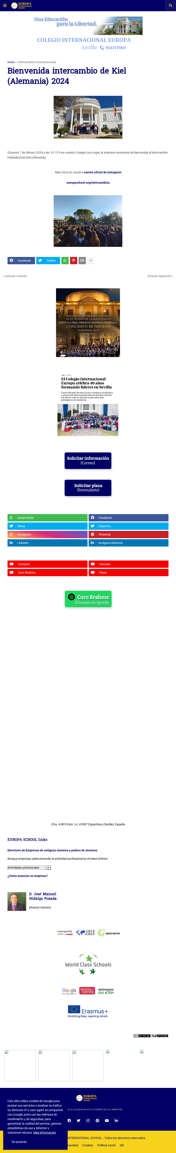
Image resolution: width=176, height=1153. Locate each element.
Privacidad (71, 1145)
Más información (44, 1132)
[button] (5, 5)
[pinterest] (97, 1120)
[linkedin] (116, 1120)
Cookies (87, 1145)
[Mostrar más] (90, 260)
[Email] (82, 260)
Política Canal (106, 1145)
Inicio (11, 62)
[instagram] (88, 1120)
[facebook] (69, 1120)
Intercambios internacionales (37, 62)
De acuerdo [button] (19, 1142)
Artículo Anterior (16, 276)
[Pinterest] (73, 260)
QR (122, 1145)
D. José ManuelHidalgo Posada (43, 896)
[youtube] (107, 1120)
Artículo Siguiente (159, 276)
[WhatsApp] (65, 260)
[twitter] (78, 1120)
